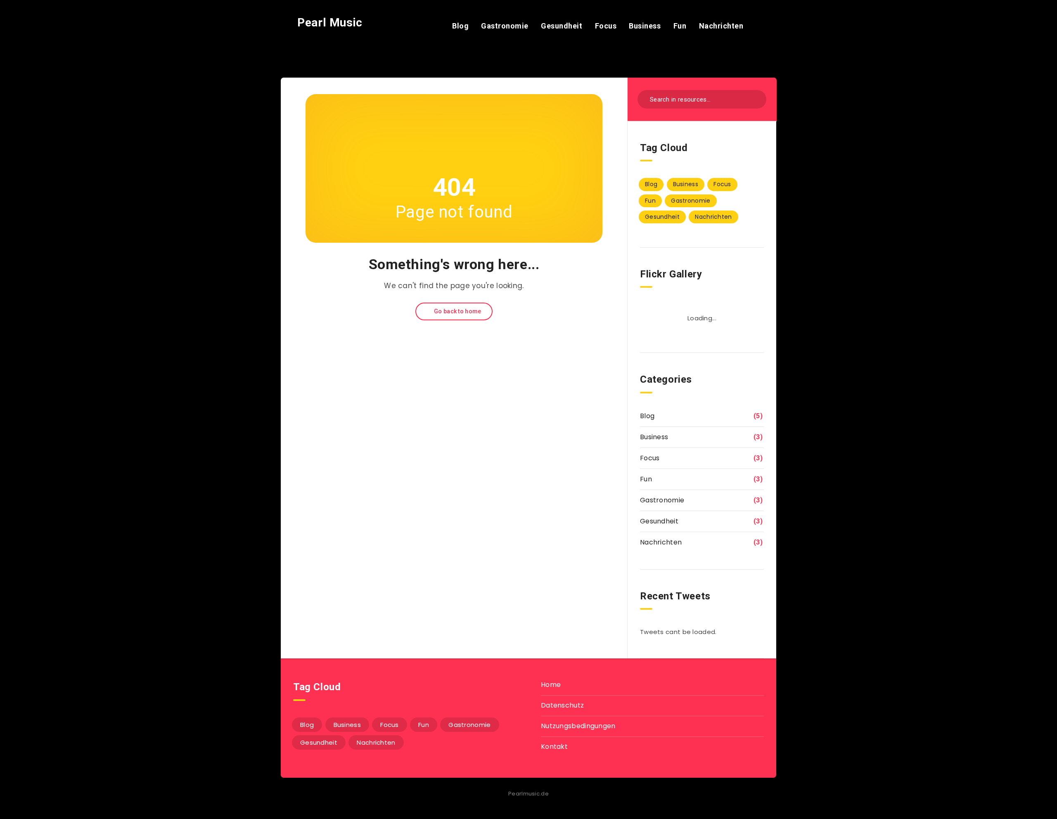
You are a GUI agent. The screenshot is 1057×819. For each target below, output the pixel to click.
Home (551, 684)
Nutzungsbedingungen (578, 726)
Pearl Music (328, 22)
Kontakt (554, 746)
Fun (680, 25)
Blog (460, 25)
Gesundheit (561, 25)
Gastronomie (504, 25)
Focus (606, 25)
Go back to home (457, 311)
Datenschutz (562, 705)
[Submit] (754, 98)
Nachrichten (721, 25)
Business (645, 25)
